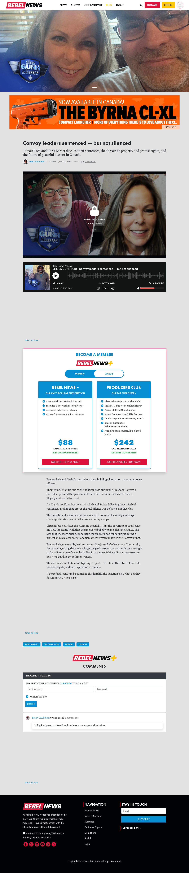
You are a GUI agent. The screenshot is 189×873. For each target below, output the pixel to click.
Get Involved (93, 5)
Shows (75, 5)
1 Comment (90, 162)
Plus (109, 5)
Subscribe (89, 821)
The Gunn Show (52, 644)
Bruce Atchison (41, 717)
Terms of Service (92, 816)
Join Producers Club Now (124, 462)
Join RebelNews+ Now (65, 462)
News (63, 5)
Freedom (83, 644)
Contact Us (90, 832)
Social (87, 838)
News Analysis (31, 644)
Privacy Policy (91, 810)
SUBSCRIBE (66, 683)
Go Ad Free (32, 340)
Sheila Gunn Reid (36, 162)
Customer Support (93, 827)
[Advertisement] (94, 317)
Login (87, 844)
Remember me (38, 696)
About (119, 5)
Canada (68, 644)
